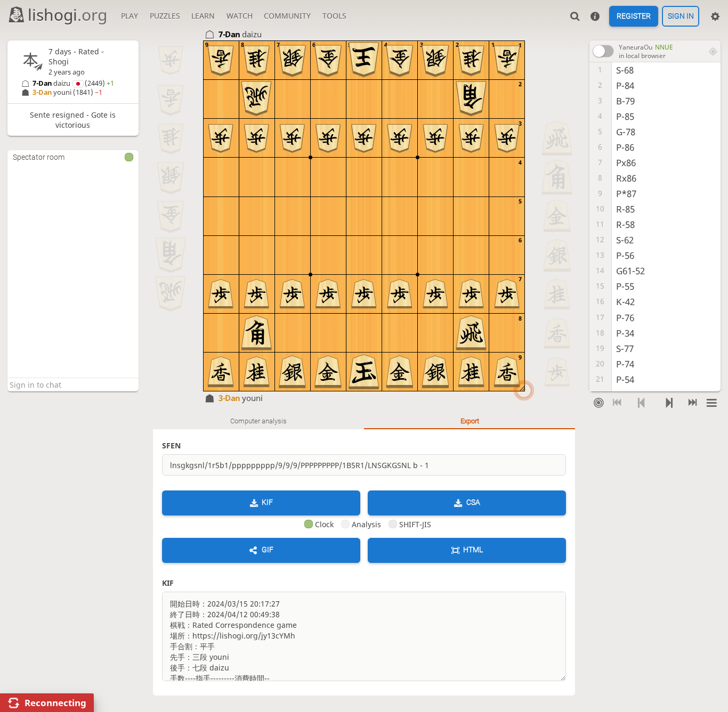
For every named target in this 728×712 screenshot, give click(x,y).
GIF (267, 550)
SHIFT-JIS (415, 524)
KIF (267, 502)
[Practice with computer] (598, 402)
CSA (473, 502)
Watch (240, 16)
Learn (203, 16)
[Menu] (711, 402)
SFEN (171, 445)
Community (287, 16)
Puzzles (165, 16)
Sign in (681, 16)
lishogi (67, 15)
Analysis (366, 524)
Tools (334, 16)
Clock (324, 524)
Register (634, 16)
